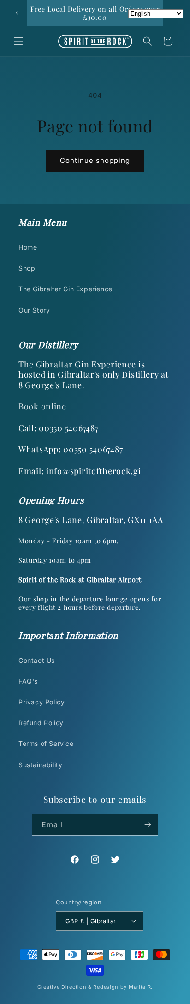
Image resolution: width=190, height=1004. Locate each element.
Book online (42, 406)
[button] (18, 41)
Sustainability (40, 765)
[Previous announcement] (17, 13)
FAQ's (28, 681)
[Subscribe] (147, 825)
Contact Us (36, 660)
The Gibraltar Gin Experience (65, 289)
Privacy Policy (41, 702)
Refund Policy (41, 723)
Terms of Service (46, 743)
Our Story (34, 310)
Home (27, 247)
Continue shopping (95, 160)
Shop (26, 268)
